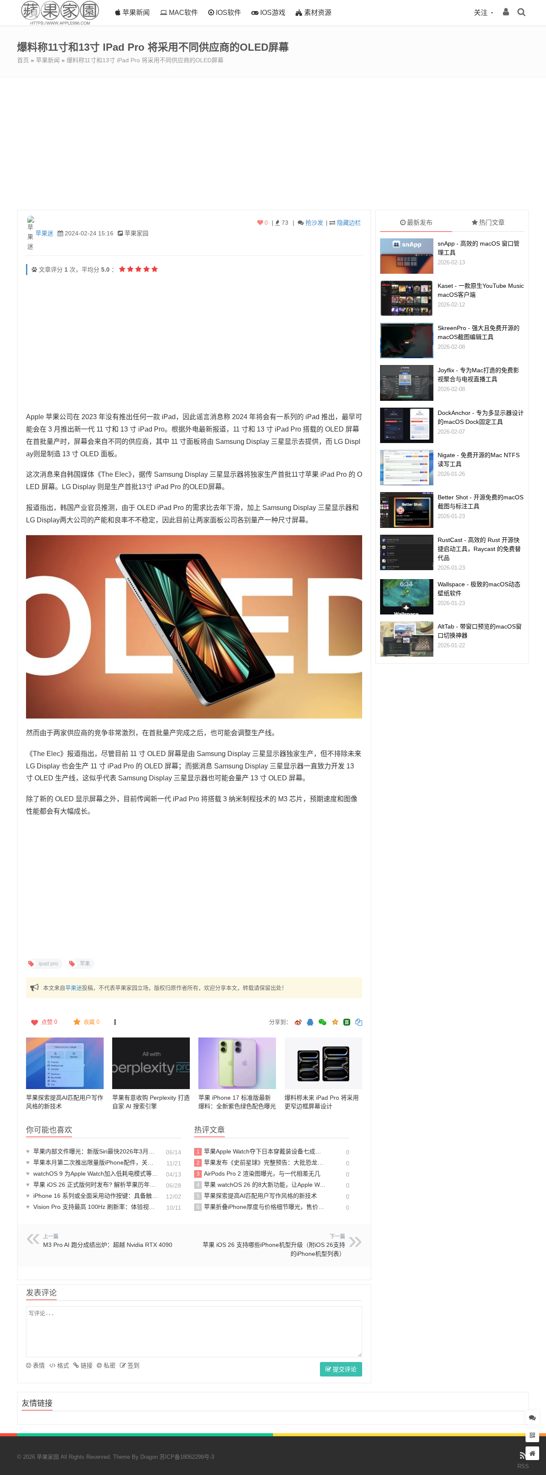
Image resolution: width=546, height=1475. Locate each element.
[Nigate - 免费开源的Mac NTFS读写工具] (406, 467)
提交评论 (344, 1369)
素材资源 (316, 12)
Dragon (149, 1457)
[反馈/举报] (114, 1022)
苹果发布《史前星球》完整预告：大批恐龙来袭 (261, 1162)
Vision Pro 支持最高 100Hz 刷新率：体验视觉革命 (92, 1206)
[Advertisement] (273, 141)
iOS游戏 (271, 12)
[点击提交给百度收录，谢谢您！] (34, 269)
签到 (132, 1365)
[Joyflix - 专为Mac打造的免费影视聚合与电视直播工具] (406, 382)
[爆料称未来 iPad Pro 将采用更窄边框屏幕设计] (323, 1063)
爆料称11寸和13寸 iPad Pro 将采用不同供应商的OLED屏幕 (145, 60)
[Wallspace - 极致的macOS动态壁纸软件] (406, 596)
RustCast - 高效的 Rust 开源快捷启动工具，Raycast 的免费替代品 (479, 548)
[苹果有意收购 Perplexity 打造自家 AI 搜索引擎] (151, 1063)
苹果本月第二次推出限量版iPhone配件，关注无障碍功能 (92, 1162)
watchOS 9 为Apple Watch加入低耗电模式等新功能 (92, 1173)
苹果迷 (44, 233)
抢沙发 (314, 222)
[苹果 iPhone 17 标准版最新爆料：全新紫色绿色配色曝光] (237, 1063)
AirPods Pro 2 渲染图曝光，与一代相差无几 (259, 1173)
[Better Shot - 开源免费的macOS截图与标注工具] (406, 509)
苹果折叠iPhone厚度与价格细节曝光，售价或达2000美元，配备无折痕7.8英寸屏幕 (261, 1206)
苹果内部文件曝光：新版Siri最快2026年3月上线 (92, 1151)
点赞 (49, 1022)
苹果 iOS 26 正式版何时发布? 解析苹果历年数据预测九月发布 (92, 1184)
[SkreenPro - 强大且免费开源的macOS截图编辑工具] (406, 340)
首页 (23, 60)
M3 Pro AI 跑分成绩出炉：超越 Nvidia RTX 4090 (107, 1244)
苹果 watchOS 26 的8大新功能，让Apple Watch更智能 (261, 1184)
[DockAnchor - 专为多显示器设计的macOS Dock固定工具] (406, 425)
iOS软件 (227, 12)
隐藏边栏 (349, 222)
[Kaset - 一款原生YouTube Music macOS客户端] (406, 298)
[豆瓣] (346, 1022)
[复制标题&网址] (358, 1023)
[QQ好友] (310, 1023)
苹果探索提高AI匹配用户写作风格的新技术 (257, 1195)
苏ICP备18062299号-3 (187, 1457)
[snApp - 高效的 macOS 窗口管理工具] (406, 256)
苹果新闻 (135, 12)
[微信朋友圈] (323, 1023)
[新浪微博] (298, 1023)
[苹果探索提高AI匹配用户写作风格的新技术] (65, 1063)
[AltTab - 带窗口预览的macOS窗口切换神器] (406, 639)
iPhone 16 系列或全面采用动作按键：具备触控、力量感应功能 (92, 1195)
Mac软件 (182, 12)
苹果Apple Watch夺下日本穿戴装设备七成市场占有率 (261, 1151)
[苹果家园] (59, 23)
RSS (523, 1466)
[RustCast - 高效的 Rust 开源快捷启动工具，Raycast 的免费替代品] (406, 552)
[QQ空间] (334, 1021)
